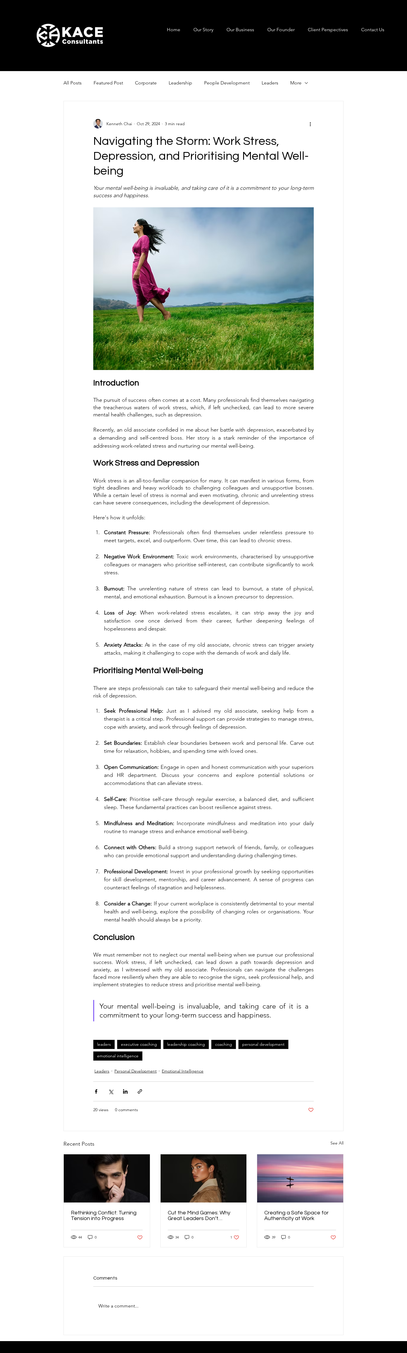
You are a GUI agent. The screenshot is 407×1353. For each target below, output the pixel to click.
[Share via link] (140, 1091)
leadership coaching (186, 1044)
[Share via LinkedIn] (125, 1091)
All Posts (72, 83)
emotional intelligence (118, 1056)
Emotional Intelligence (183, 1071)
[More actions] (310, 123)
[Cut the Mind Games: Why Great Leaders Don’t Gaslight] (204, 1178)
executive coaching (139, 1044)
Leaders (270, 83)
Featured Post (108, 83)
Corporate (146, 83)
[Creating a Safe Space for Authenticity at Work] (300, 1178)
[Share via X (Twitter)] (111, 1091)
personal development (263, 1044)
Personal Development (135, 1071)
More (296, 83)
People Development (227, 83)
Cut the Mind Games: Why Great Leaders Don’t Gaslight (199, 1215)
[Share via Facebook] (96, 1091)
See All (337, 1143)
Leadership (180, 83)
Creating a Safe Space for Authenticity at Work (296, 1215)
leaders (104, 1044)
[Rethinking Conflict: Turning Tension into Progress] (107, 1178)
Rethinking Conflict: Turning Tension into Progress (103, 1215)
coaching (223, 1044)
